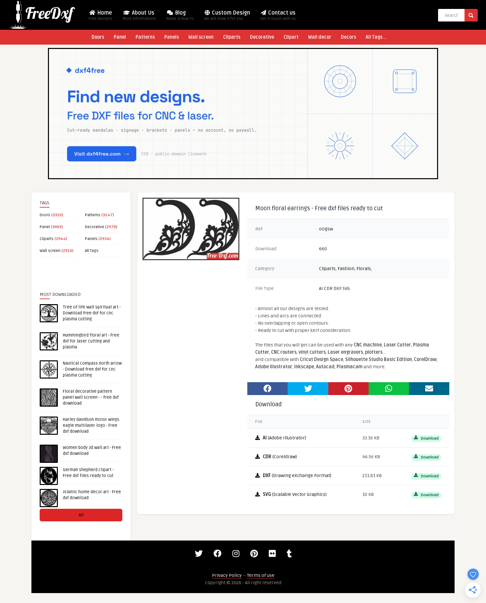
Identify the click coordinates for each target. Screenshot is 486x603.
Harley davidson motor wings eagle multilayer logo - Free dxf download (91, 425)
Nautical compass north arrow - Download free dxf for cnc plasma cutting (92, 369)
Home (100, 15)
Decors (348, 37)
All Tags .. (376, 37)
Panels (171, 37)
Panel (120, 37)
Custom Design (227, 15)
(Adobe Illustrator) (284, 438)
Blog (180, 15)
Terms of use (260, 575)
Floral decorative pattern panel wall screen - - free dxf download (91, 397)
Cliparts (231, 37)
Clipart (291, 37)
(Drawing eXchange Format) (297, 475)
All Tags (92, 250)
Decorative (262, 37)
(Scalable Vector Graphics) (295, 494)
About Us (139, 15)
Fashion (346, 268)
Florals (363, 268)
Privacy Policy (227, 575)
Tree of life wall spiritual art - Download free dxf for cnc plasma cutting (92, 313)
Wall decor (319, 37)
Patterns (145, 37)
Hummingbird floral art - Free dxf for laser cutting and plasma (91, 341)
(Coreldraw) (280, 457)
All (81, 515)
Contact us (278, 15)
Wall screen (201, 37)
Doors (98, 37)
